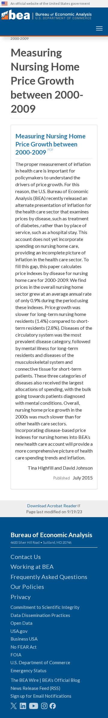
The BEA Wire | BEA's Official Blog (45, 680)
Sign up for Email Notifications (40, 696)
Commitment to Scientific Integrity (45, 607)
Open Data (21, 623)
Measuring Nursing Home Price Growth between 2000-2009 (50, 144)
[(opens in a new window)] (13, 706)
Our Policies (27, 586)
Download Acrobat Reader (52, 505)
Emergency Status (28, 670)
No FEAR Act (23, 647)
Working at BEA (32, 566)
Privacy (20, 596)
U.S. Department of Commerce (40, 662)
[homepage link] (47, 14)
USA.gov (19, 631)
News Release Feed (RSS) (35, 688)
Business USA (24, 638)
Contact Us (25, 556)
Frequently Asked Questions (48, 576)
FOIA (15, 654)
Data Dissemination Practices (40, 615)
